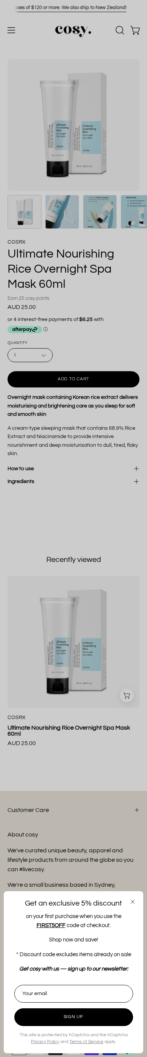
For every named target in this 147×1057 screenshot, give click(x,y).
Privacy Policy (45, 1041)
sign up (73, 1016)
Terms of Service (86, 1041)
